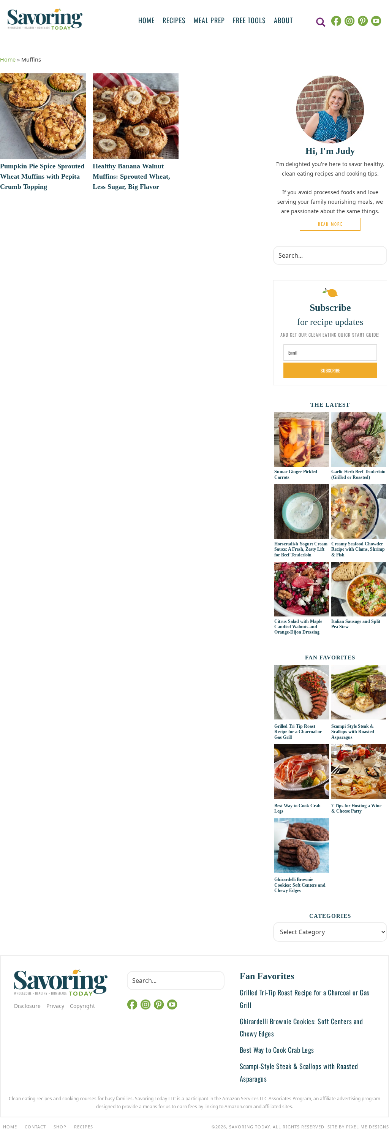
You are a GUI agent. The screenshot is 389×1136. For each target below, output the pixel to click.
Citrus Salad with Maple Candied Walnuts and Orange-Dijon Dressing (298, 627)
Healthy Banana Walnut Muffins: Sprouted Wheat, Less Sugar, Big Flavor (131, 176)
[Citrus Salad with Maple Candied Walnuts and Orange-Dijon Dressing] (301, 612)
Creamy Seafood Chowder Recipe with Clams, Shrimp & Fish (358, 549)
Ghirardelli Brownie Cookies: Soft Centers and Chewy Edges (300, 885)
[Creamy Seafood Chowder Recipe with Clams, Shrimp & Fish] (358, 534)
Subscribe (330, 370)
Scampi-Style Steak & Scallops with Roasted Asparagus (352, 732)
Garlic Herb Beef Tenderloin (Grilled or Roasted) (358, 474)
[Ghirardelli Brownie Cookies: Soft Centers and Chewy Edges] (301, 846)
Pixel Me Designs (367, 1127)
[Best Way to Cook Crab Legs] (301, 772)
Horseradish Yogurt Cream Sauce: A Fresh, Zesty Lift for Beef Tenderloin (300, 549)
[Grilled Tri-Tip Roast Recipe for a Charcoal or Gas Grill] (301, 693)
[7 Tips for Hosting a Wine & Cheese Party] (358, 772)
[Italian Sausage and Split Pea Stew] (358, 612)
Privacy (55, 1005)
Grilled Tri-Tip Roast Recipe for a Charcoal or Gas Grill (298, 732)
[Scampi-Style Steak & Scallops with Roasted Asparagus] (358, 693)
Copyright (82, 1005)
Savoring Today (45, 19)
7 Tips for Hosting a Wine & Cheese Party (356, 808)
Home (8, 59)
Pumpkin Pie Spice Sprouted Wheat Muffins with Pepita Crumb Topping (42, 176)
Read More (330, 224)
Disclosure (27, 1005)
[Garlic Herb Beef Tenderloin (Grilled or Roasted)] (358, 462)
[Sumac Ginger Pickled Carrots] (301, 462)
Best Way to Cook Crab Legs (277, 1050)
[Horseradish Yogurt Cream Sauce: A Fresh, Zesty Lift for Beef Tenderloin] (301, 534)
